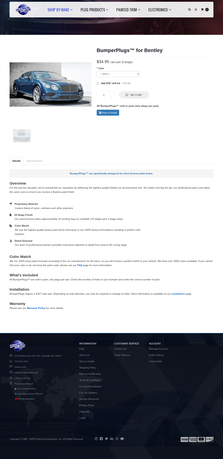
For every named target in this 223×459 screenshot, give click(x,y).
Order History (156, 355)
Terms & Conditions (90, 380)
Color (101, 68)
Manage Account (158, 348)
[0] (202, 9)
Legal (82, 417)
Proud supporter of (23, 384)
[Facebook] (101, 438)
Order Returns (122, 355)
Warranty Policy (36, 308)
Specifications (34, 160)
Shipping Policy (87, 367)
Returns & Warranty (90, 373)
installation (178, 293)
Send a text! (20, 367)
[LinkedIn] (111, 438)
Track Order (155, 361)
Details (16, 160)
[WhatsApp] (117, 438)
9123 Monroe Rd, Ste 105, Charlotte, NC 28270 (37, 356)
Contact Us (120, 348)
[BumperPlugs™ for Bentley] (50, 84)
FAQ (79, 265)
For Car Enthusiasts (90, 386)
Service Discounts (89, 399)
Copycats (84, 411)
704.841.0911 (21, 361)
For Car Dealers (88, 392)
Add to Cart (136, 94)
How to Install (109, 112)
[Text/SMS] (122, 438)
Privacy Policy (86, 405)
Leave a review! (22, 378)
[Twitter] (106, 438)
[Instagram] (96, 438)
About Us (84, 355)
